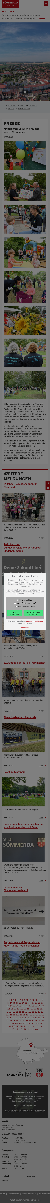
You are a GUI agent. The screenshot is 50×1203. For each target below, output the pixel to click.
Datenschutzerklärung (34, 621)
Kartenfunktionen (23, 603)
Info (30, 600)
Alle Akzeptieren (14, 613)
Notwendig (23, 600)
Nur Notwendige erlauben (33, 613)
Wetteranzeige (23, 606)
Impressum (25, 627)
